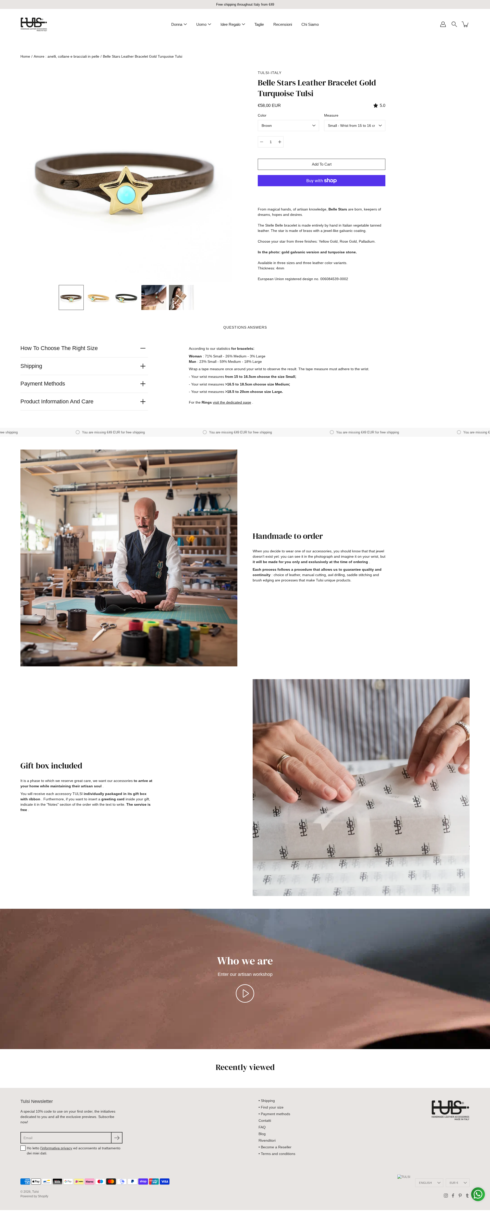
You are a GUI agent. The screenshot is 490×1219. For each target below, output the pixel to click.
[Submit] (116, 1137)
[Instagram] (446, 1195)
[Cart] (465, 24)
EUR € (454, 1182)
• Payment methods (274, 1114)
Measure (331, 115)
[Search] (454, 24)
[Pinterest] (460, 1195)
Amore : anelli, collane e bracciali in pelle (66, 56)
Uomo (201, 24)
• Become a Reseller (275, 1147)
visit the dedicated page (232, 402)
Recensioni (282, 24)
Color (262, 115)
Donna (176, 24)
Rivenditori (267, 1140)
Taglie (259, 24)
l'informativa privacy (56, 1148)
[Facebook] (453, 1195)
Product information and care (56, 401)
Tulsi (35, 1191)
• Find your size (271, 1107)
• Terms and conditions (277, 1154)
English (425, 1182)
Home (25, 56)
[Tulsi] (33, 24)
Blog (262, 1134)
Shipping (31, 366)
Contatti (265, 1120)
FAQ (262, 1127)
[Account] (443, 24)
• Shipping (267, 1101)
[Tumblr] (467, 1195)
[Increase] (280, 141)
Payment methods (42, 383)
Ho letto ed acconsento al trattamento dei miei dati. (73, 1150)
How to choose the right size (59, 348)
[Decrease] (261, 141)
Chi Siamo (310, 24)
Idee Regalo (230, 24)
